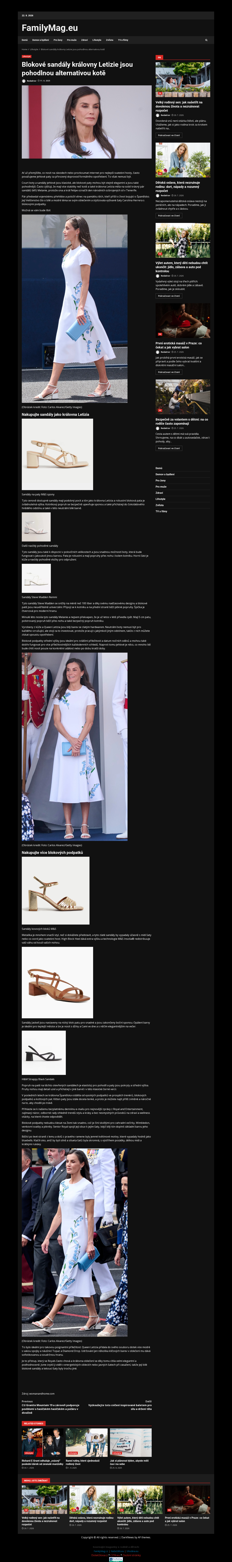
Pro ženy (58, 40)
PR (160, 93)
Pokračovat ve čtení (169, 135)
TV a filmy (123, 40)
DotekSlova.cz (99, 1555)
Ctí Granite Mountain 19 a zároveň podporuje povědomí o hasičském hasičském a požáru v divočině (50, 1407)
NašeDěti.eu (118, 1551)
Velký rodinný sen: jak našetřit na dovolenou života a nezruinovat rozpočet (183, 79)
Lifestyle (96, 40)
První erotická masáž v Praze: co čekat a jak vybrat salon (183, 320)
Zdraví (84, 40)
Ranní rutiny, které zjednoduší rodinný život (86, 1442)
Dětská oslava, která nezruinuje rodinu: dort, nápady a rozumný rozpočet (183, 160)
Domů (25, 40)
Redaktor (31, 80)
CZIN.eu (115, 1555)
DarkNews (127, 1537)
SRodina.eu (132, 1551)
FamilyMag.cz (101, 1551)
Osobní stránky (132, 1555)
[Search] (206, 40)
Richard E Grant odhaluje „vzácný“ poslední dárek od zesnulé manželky (42, 1442)
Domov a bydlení (40, 40)
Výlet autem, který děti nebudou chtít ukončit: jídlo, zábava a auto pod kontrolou (183, 240)
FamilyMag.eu (50, 28)
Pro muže (72, 40)
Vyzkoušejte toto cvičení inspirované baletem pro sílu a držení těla (120, 1405)
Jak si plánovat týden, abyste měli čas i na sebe (131, 1442)
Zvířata (109, 40)
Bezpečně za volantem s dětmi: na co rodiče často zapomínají (183, 396)
